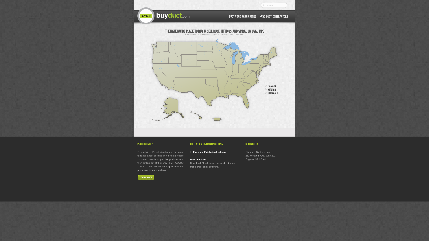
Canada (272, 86)
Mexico (272, 89)
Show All (273, 93)
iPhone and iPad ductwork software (209, 152)
